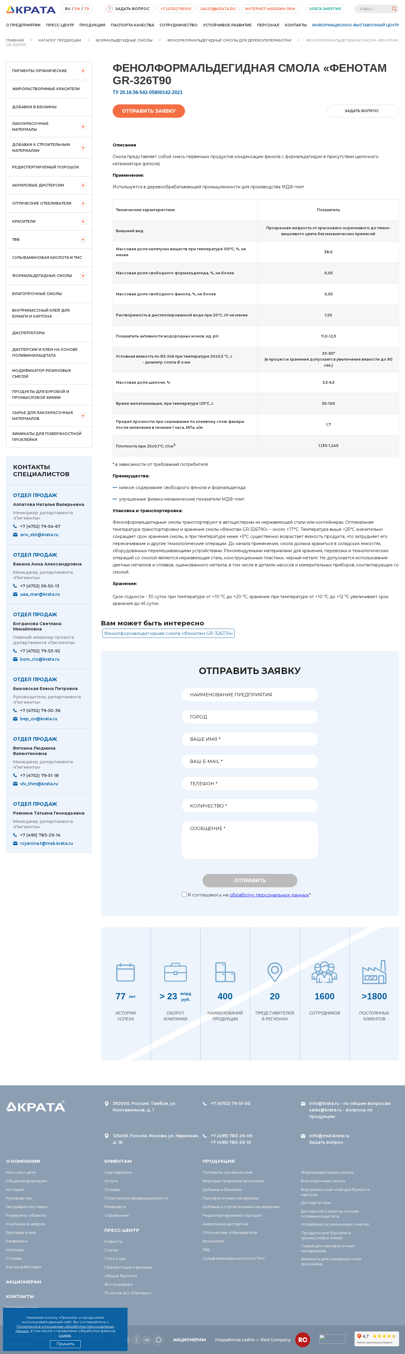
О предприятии (23, 25)
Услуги (111, 1180)
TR (87, 9)
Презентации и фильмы (128, 1267)
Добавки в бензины (34, 107)
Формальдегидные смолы (42, 275)
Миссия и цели (21, 1172)
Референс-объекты (26, 1215)
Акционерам (23, 1282)
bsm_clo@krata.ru (40, 659)
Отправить (250, 880)
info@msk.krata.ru (329, 1135)
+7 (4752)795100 (176, 9)
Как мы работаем (23, 1266)
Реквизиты (17, 1241)
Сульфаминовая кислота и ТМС (47, 257)
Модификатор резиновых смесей (41, 373)
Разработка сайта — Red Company (253, 1339)
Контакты (296, 25)
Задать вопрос (326, 1142)
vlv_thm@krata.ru (39, 783)
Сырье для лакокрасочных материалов (42, 415)
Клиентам (118, 1161)
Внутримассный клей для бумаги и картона (41, 313)
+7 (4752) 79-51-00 (231, 1103)
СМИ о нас (115, 1258)
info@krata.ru (324, 1103)
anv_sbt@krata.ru (39, 534)
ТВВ (16, 239)
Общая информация (26, 1180)
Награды (15, 1249)
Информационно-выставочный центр (355, 25)
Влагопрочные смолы (37, 293)
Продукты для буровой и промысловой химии (40, 394)
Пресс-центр (60, 25)
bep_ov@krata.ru (38, 718)
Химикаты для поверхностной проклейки (47, 436)
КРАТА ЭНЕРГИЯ (325, 9)
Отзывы (14, 1258)
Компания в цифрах (25, 1223)
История (15, 1189)
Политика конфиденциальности (136, 1198)
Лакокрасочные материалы (30, 126)
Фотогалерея (118, 1284)
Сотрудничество (178, 25)
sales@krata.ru (218, 9)
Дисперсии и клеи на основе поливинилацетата (45, 352)
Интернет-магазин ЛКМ (270, 9)
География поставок (26, 1206)
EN (77, 9)
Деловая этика (21, 1232)
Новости (113, 1241)
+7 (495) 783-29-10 (231, 1142)
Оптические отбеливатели (41, 203)
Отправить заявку (149, 111)
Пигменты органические (39, 71)
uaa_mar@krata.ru (40, 594)
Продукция (92, 25)
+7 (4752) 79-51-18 (39, 775)
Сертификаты (118, 1172)
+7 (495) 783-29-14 (40, 835)
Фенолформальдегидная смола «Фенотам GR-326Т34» (168, 633)
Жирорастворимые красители (46, 89)
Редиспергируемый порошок (45, 167)
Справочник (116, 1215)
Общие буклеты (120, 1275)
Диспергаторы (28, 333)
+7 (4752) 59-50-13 (39, 586)
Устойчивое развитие (227, 25)
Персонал (268, 25)
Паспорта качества (132, 25)
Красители (24, 221)
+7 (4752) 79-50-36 (40, 710)
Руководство (19, 1198)
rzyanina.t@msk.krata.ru (46, 843)
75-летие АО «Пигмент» (128, 1293)
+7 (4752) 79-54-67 (40, 526)
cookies (65, 1335)
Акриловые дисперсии (38, 185)
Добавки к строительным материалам (41, 147)
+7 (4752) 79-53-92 (40, 651)
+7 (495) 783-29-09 (231, 1135)
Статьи (111, 1250)
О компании (23, 1161)
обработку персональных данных (269, 895)
